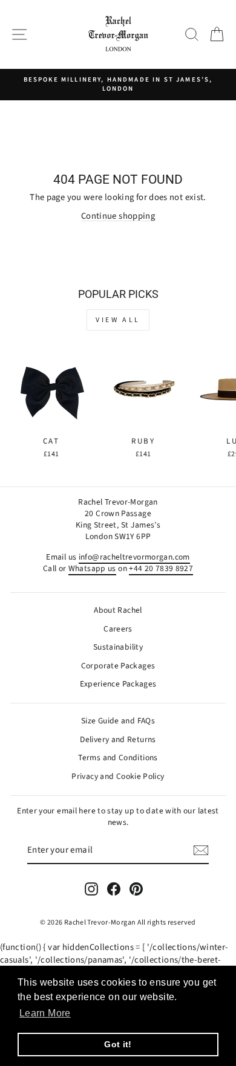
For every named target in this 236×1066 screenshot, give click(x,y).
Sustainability (118, 647)
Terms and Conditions (117, 757)
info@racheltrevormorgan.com (134, 557)
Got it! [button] (118, 1044)
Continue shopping (118, 216)
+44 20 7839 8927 (161, 568)
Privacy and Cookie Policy (117, 776)
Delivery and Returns (118, 739)
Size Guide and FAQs (118, 720)
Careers (118, 629)
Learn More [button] (45, 1013)
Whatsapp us (92, 568)
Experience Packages (118, 684)
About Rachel (118, 610)
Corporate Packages (118, 665)
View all (118, 320)
